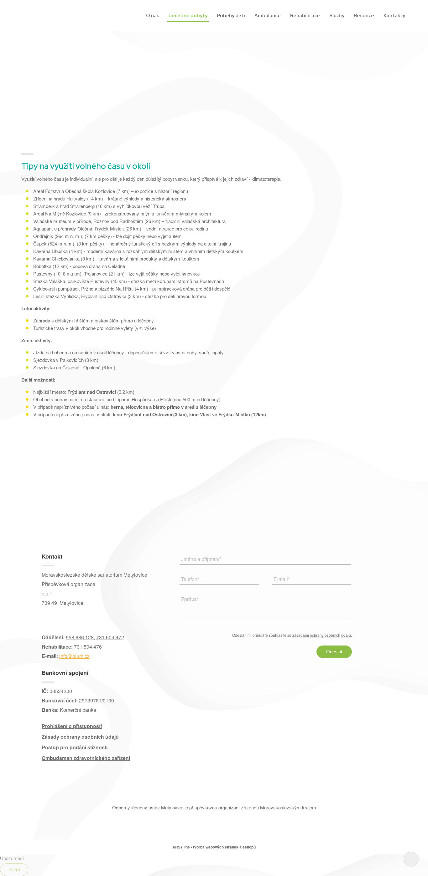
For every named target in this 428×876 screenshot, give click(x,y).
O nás (152, 16)
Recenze (364, 16)
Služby (336, 16)
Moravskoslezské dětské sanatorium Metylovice (51, 16)
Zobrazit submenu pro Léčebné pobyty (209, 14)
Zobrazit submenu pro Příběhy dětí (246, 14)
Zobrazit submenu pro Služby (346, 14)
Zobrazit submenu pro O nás (161, 14)
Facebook (48, 619)
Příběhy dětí (231, 16)
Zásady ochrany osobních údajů (80, 736)
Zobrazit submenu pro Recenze (375, 14)
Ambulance (267, 16)
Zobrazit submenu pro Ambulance (282, 14)
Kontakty (394, 16)
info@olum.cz (74, 656)
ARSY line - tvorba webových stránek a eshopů (214, 847)
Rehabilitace (305, 16)
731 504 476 (88, 646)
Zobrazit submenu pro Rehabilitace (321, 14)
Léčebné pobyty (188, 16)
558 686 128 (80, 637)
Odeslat (334, 651)
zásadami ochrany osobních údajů (321, 635)
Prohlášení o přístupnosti (72, 726)
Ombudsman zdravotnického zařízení (86, 758)
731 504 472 (110, 637)
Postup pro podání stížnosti (74, 747)
